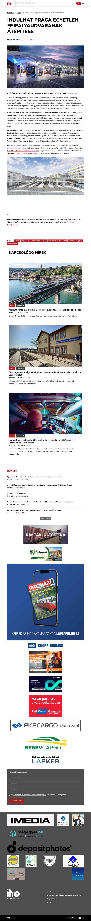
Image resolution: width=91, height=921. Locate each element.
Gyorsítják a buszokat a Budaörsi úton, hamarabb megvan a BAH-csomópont (39, 485)
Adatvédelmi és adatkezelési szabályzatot (29, 795)
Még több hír (45, 518)
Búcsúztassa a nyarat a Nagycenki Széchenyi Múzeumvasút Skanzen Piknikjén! (40, 502)
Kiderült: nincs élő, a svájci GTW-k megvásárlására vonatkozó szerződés (45, 309)
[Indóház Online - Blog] (23, 3)
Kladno (71, 241)
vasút (17, 241)
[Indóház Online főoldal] (33, 3)
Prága (44, 241)
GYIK (49, 902)
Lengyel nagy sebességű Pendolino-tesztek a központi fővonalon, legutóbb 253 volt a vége (42, 441)
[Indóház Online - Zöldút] (27, 3)
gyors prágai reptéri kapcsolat (28, 153)
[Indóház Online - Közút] (20, 3)
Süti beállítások (72, 918)
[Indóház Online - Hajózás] (30, 3)
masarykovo (12, 243)
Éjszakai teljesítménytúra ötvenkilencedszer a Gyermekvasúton (34, 477)
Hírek (19, 13)
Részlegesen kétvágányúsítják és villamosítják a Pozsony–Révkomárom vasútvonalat (45, 373)
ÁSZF (49, 892)
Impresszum (52, 899)
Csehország (35, 241)
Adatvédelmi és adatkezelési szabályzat (64, 895)
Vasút (12, 305)
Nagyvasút (20, 305)
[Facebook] (80, 918)
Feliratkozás (16, 801)
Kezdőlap (10, 13)
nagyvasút (25, 241)
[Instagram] (83, 918)
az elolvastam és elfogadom (38, 795)
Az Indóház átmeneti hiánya (18, 493)
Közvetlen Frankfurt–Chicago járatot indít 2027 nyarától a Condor (35, 510)
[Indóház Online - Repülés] (15, 3)
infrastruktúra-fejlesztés (57, 241)
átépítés (79, 241)
